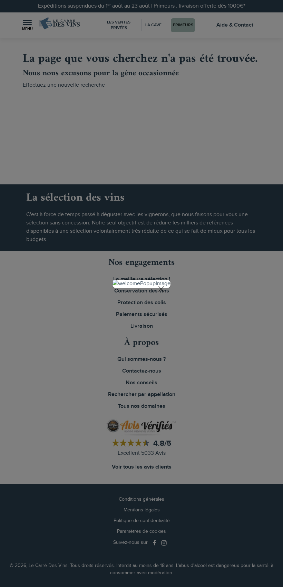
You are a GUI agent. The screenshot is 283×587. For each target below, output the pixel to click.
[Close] (161, 289)
